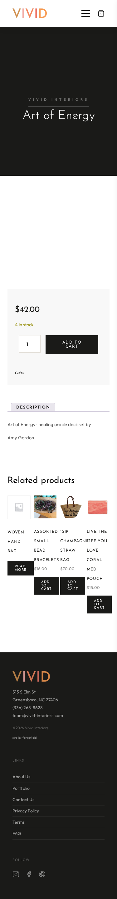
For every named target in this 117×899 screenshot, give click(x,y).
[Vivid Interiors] (29, 13)
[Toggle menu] (85, 13)
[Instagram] (15, 875)
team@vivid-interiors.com (37, 715)
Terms (18, 822)
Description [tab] (33, 407)
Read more (21, 568)
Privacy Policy (25, 811)
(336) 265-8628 (27, 707)
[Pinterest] (42, 875)
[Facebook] (29, 875)
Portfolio (21, 788)
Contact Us (23, 799)
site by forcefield (24, 737)
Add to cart (71, 344)
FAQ (16, 833)
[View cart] (101, 13)
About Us (21, 776)
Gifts (19, 373)
